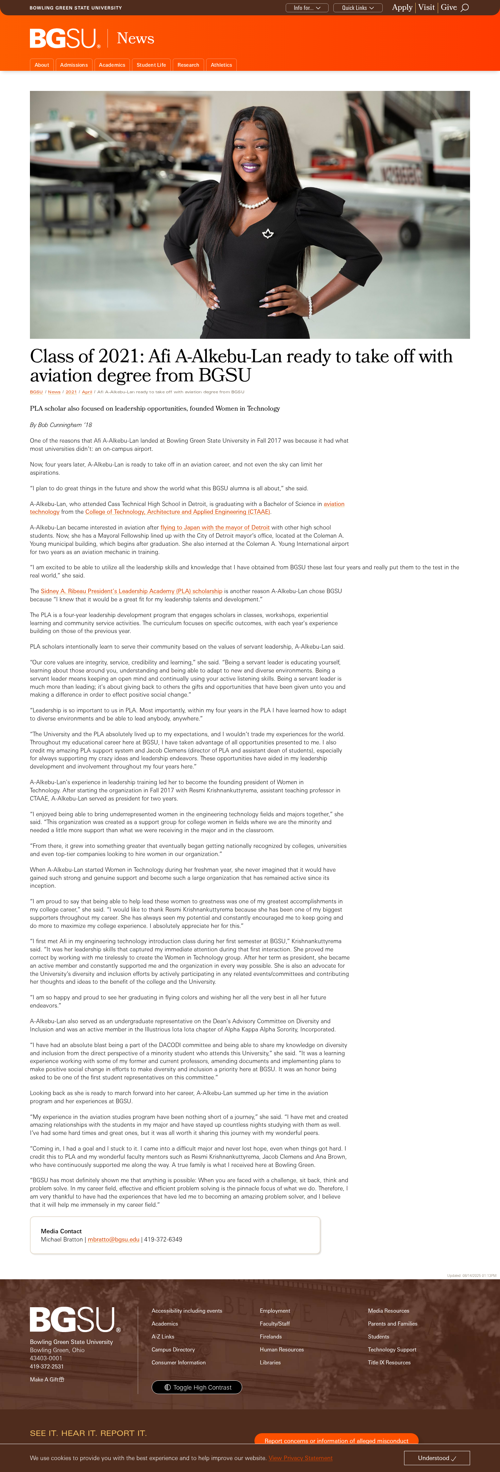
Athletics (221, 65)
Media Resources (389, 1311)
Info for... (304, 7)
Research (189, 65)
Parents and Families (393, 1323)
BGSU (36, 392)
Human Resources (282, 1349)
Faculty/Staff (275, 1323)
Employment (275, 1311)
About (42, 65)
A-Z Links (163, 1336)
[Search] (465, 7)
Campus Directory (173, 1349)
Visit (426, 8)
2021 (71, 392)
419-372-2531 (47, 1366)
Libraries (270, 1362)
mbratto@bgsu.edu (113, 1239)
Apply (402, 8)
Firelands (271, 1336)
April (87, 392)
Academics (112, 65)
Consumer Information (179, 1362)
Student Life (151, 65)
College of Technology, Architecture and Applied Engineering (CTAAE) (177, 511)
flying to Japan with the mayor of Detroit (215, 527)
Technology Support (392, 1349)
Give (449, 8)
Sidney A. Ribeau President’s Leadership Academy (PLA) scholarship (131, 591)
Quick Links (354, 7)
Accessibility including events (187, 1311)
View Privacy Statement (301, 1457)
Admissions (74, 65)
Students (378, 1336)
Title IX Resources (389, 1362)
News (54, 392)
